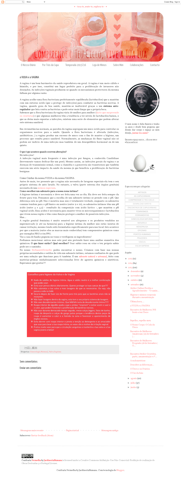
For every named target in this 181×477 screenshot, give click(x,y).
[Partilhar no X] (31, 347)
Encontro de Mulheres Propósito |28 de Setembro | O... (144, 343)
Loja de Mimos (99, 65)
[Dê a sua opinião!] (28, 347)
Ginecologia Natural (39, 351)
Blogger (120, 470)
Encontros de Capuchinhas (142, 208)
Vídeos (142, 242)
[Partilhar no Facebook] (33, 347)
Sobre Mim (118, 65)
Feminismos (142, 211)
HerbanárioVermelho (42, 250)
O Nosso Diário (28, 65)
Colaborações (137, 65)
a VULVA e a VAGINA (140, 305)
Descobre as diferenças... (142, 364)
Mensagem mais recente (31, 430)
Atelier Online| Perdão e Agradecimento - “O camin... (144, 289)
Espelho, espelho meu (140, 320)
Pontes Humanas (142, 234)
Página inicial (72, 430)
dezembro (136, 271)
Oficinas (142, 230)
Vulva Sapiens (55, 351)
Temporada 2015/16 (75, 65)
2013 (130, 267)
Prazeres (142, 238)
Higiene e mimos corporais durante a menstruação (143, 296)
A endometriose (137, 360)
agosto (134, 378)
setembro (135, 284)
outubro (135, 280)
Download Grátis (142, 204)
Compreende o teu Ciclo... (142, 200)
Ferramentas (142, 215)
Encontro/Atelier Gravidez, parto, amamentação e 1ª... (143, 355)
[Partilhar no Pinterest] (36, 347)
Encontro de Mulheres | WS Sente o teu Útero (143, 311)
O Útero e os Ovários (140, 369)
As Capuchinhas (142, 196)
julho (133, 383)
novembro (136, 275)
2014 (130, 263)
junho (134, 387)
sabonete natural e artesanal (93, 256)
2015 (130, 258)
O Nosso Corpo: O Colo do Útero (142, 326)
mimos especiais (46, 188)
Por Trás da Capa (50, 65)
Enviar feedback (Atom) (42, 435)
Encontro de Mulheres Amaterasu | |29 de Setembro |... (144, 334)
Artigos (142, 192)
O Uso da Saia (136, 373)
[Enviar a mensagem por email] (26, 347)
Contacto (155, 65)
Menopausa (142, 227)
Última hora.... (137, 301)
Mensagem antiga (109, 430)
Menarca (142, 223)
